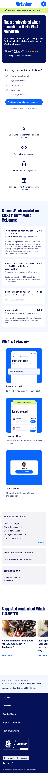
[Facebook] (4, 763)
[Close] (45, 10)
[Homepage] (23, 4)
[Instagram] (8, 763)
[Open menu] (4, 4)
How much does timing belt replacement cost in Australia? (17, 644)
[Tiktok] (12, 763)
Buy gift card (34, 10)
